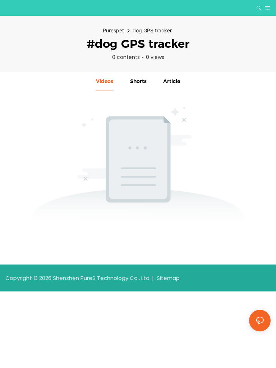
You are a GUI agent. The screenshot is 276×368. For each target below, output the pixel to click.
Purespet (113, 30)
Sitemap (167, 278)
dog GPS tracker (152, 30)
